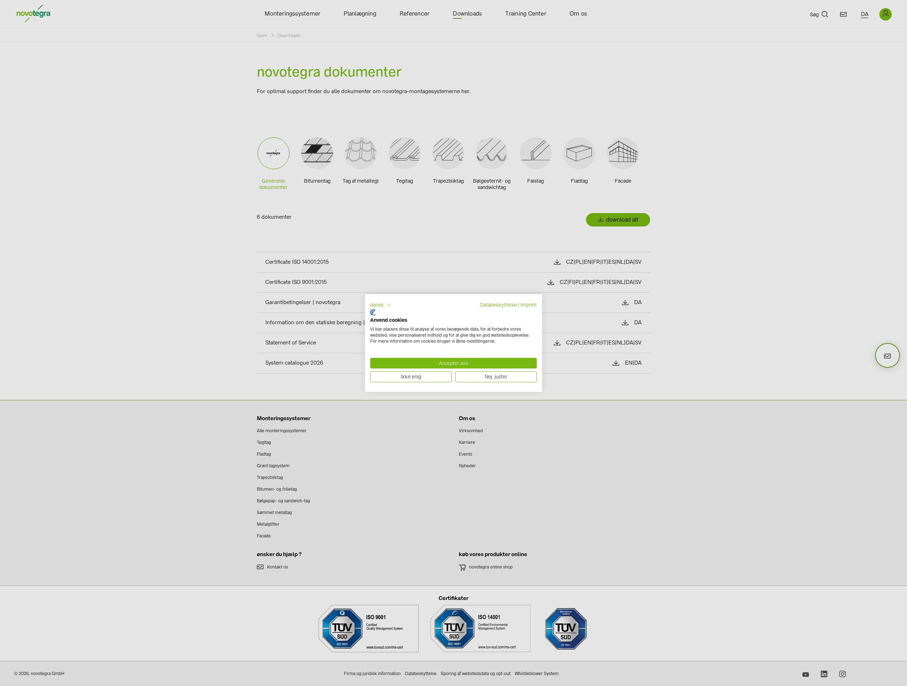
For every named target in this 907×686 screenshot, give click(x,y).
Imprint (528, 305)
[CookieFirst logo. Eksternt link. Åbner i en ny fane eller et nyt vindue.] (373, 312)
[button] (380, 305)
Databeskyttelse (498, 305)
